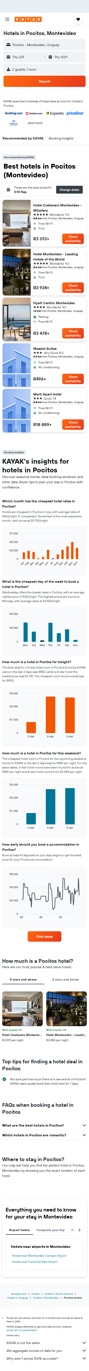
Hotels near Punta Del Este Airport (34, 1262)
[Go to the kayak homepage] (28, 19)
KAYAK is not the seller (23, 1343)
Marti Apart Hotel (47, 394)
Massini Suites (45, 348)
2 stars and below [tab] (65, 979)
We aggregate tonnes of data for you (34, 1350)
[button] (7, 19)
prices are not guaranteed (21, 1330)
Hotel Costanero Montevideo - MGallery (57, 207)
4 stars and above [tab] (23, 979)
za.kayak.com (18, 1293)
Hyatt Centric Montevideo (54, 303)
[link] (45, 936)
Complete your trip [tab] (51, 1230)
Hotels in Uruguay (17, 1297)
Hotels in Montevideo (46, 1297)
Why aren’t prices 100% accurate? (32, 1358)
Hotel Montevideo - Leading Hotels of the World (55, 256)
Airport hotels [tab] (19, 1230)
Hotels (35, 1293)
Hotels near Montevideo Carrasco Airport (39, 1256)
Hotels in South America (58, 1293)
